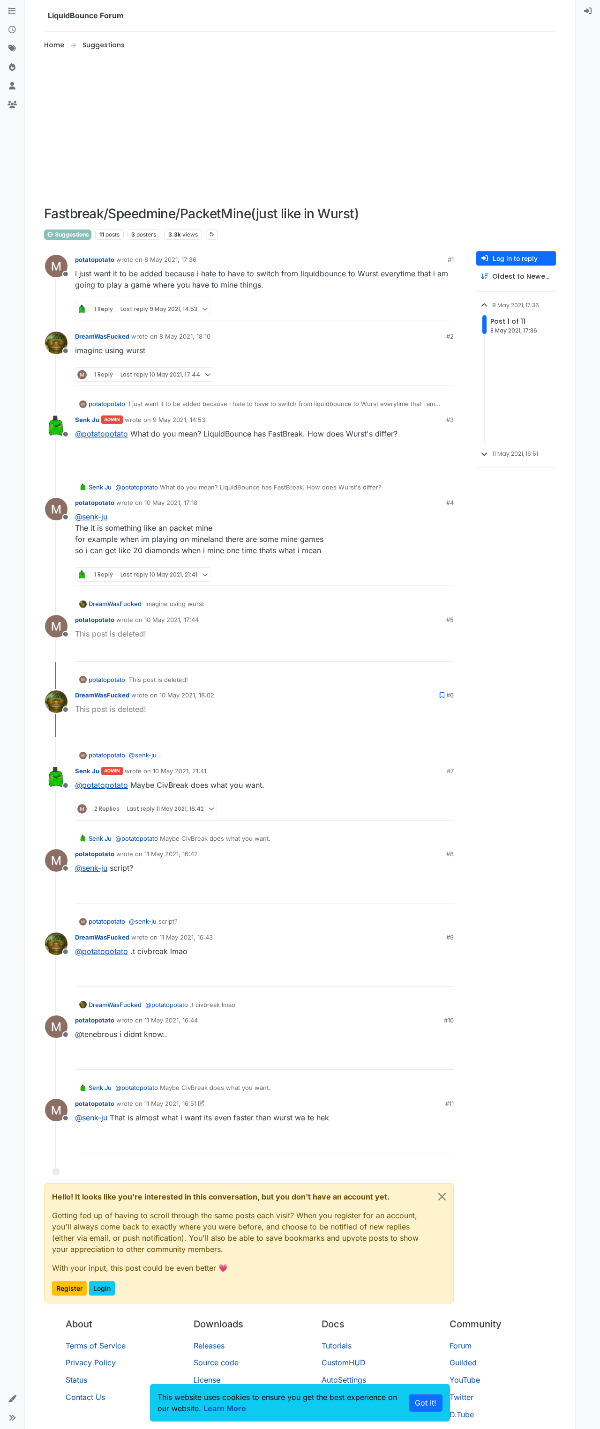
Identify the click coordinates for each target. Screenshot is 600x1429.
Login (102, 1288)
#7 (450, 771)
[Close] (442, 1197)
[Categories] (12, 11)
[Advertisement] (300, 128)
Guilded (463, 1362)
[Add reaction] (411, 309)
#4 (450, 502)
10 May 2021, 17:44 (171, 619)
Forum (461, 1345)
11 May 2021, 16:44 (171, 1020)
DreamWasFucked (102, 336)
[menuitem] (587, 11)
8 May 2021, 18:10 (184, 336)
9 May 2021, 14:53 (179, 419)
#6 (450, 695)
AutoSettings (344, 1380)
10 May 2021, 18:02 (186, 695)
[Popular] (12, 67)
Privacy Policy (91, 1362)
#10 (449, 1020)
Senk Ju (87, 419)
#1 (451, 259)
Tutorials (337, 1345)
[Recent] (12, 29)
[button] (12, 1399)
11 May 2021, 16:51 (170, 1103)
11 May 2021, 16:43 (186, 937)
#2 (450, 336)
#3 (450, 419)
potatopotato (94, 259)
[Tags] (12, 48)
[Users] (12, 86)
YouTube (465, 1380)
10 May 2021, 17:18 (170, 502)
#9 (450, 937)
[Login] (587, 11)
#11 (449, 1103)
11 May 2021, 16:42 (171, 854)
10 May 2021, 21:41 (179, 771)
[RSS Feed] (212, 235)
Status (76, 1380)
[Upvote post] (429, 309)
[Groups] (12, 104)
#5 (450, 619)
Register (69, 1288)
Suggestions (71, 234)
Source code (216, 1362)
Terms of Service (96, 1345)
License (207, 1380)
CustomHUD (344, 1362)
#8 (450, 854)
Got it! (425, 1402)
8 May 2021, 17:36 (170, 259)
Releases (209, 1345)
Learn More (224, 1408)
